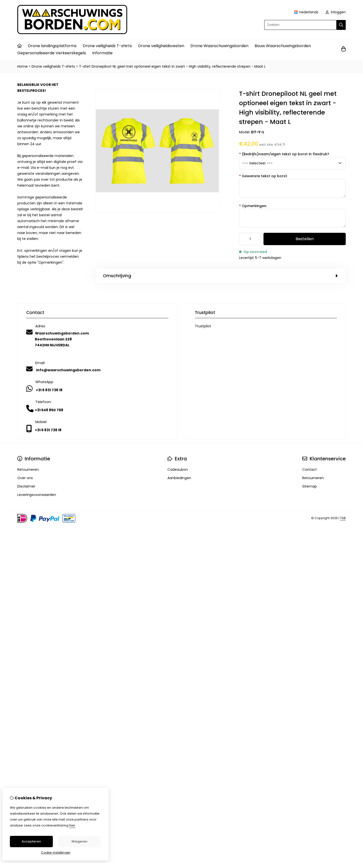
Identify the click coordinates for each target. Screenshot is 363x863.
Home (22, 66)
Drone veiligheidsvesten (161, 46)
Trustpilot (203, 326)
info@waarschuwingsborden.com (68, 370)
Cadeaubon (177, 469)
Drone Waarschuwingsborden (219, 46)
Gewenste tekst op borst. (263, 176)
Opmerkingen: (253, 205)
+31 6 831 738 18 (49, 390)
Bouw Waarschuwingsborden (283, 46)
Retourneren (313, 477)
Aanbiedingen (179, 477)
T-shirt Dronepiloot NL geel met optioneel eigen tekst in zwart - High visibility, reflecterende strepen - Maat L (172, 66)
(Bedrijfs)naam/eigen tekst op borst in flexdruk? (284, 154)
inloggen (338, 12)
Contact (309, 469)
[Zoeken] (341, 25)
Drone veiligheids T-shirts (107, 46)
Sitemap (309, 486)
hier (72, 825)
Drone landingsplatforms (52, 46)
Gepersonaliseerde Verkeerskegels (51, 53)
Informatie (102, 53)
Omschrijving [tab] (117, 276)
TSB (343, 518)
